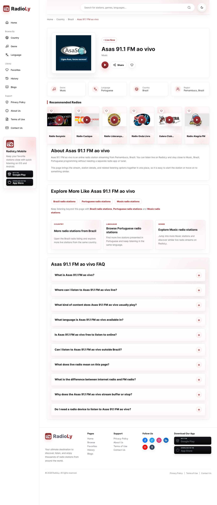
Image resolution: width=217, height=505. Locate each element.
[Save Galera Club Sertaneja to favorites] (161, 111)
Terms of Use (120, 446)
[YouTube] (145, 447)
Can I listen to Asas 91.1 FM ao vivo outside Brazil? (88, 349)
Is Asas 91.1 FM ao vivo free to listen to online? (86, 334)
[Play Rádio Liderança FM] (114, 120)
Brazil (71, 19)
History (91, 449)
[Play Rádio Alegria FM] (197, 120)
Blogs (90, 453)
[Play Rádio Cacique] (87, 120)
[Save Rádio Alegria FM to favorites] (189, 111)
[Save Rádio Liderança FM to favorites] (106, 111)
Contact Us (119, 449)
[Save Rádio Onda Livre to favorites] (133, 111)
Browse (91, 442)
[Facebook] (145, 440)
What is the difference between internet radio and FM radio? (95, 379)
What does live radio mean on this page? (82, 364)
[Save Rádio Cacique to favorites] (78, 111)
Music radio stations (128, 201)
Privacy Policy (121, 438)
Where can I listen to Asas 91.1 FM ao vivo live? (86, 289)
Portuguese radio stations (96, 201)
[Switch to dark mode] (201, 7)
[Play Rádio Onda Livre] (142, 120)
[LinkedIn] (166, 440)
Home (50, 19)
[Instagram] (159, 440)
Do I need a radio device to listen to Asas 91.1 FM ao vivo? (93, 409)
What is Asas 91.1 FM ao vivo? (74, 275)
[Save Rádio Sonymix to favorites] (51, 111)
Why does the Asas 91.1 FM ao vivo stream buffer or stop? (93, 394)
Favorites (92, 446)
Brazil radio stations (64, 201)
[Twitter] (152, 440)
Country (60, 19)
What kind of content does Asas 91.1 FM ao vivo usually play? (96, 304)
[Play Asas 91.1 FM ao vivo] (105, 64)
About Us (118, 442)
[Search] (189, 7)
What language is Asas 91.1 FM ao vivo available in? (89, 319)
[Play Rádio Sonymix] (59, 120)
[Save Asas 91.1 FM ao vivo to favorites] (131, 64)
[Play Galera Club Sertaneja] (169, 120)
